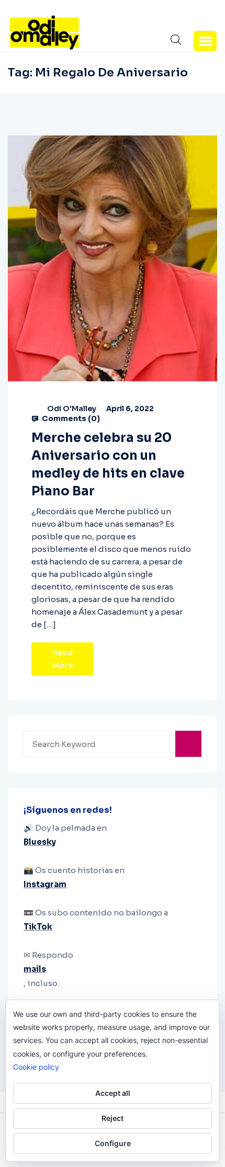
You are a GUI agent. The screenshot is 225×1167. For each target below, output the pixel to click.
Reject (112, 1118)
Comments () (70, 418)
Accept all (112, 1093)
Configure (113, 1143)
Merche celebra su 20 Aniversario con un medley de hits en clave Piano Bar (108, 464)
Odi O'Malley (71, 408)
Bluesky (40, 842)
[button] (205, 41)
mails (35, 969)
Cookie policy (36, 1066)
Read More (62, 659)
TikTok (38, 927)
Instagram (45, 884)
